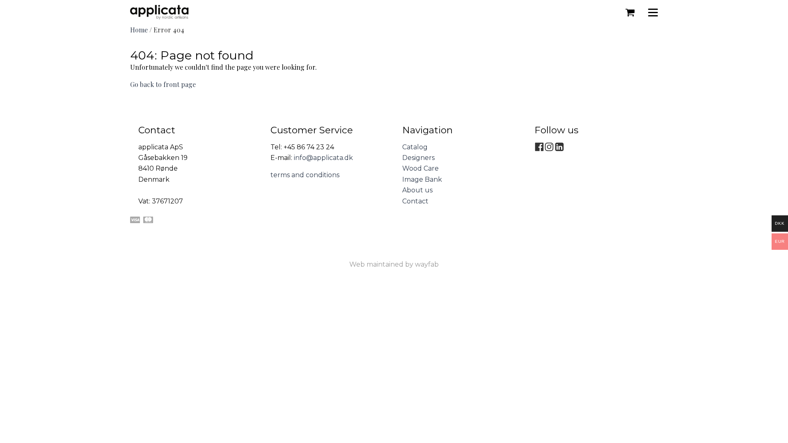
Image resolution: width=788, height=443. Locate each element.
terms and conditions (304, 175)
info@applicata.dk (323, 158)
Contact (415, 201)
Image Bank (422, 179)
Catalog (415, 147)
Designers (418, 158)
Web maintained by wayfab (394, 264)
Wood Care (420, 168)
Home (139, 29)
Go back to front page (163, 84)
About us (417, 190)
